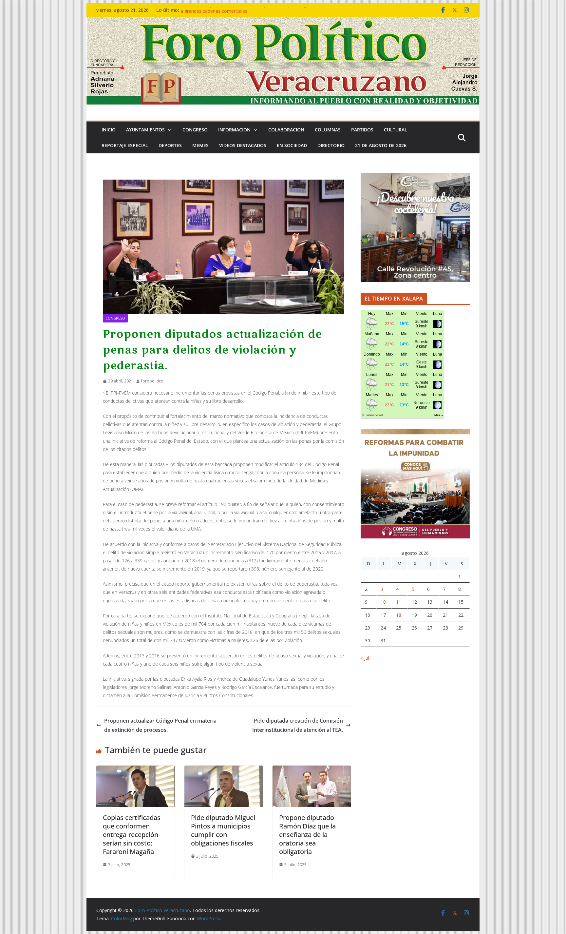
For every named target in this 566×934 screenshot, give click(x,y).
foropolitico (152, 381)
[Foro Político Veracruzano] (283, 21)
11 (398, 602)
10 (383, 602)
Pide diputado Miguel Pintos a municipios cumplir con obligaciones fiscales (223, 830)
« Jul (365, 658)
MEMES (200, 145)
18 (398, 615)
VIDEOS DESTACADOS (242, 145)
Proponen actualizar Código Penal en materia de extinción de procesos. (160, 725)
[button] (168, 129)
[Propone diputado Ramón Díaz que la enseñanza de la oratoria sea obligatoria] (312, 770)
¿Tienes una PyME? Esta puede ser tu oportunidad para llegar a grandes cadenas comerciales (245, 13)
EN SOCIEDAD (292, 145)
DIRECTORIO (331, 145)
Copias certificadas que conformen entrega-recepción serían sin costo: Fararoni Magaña (131, 834)
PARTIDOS (362, 129)
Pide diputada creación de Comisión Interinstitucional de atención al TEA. (297, 725)
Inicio (109, 129)
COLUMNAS (328, 129)
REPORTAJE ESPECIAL (125, 145)
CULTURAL (395, 129)
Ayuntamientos (145, 129)
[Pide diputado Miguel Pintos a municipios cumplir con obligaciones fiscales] (223, 770)
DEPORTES (170, 145)
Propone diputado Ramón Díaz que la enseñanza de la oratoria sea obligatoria (307, 834)
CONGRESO (195, 129)
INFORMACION (234, 129)
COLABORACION (286, 129)
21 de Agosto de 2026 (380, 145)
